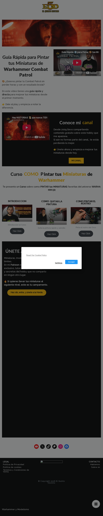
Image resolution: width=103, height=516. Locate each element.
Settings (58, 263)
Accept (71, 262)
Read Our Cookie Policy (36, 255)
